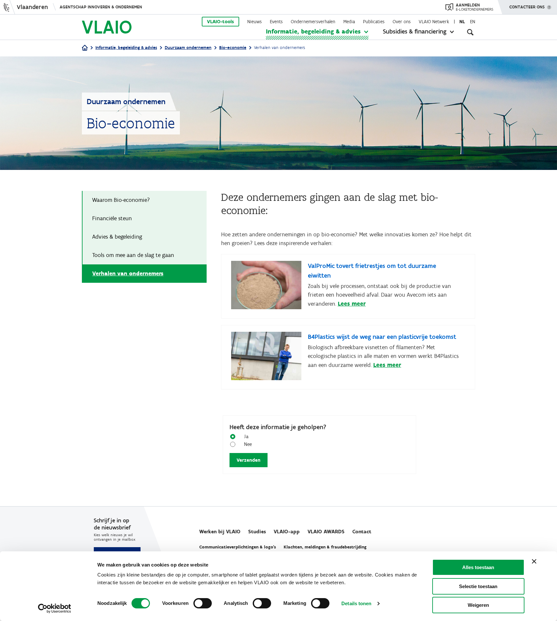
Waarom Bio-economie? (121, 199)
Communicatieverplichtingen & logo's (237, 547)
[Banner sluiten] (534, 561)
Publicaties (374, 22)
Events (276, 22)
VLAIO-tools (220, 22)
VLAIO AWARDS (326, 531)
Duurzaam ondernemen (188, 47)
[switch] (202, 603)
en (472, 22)
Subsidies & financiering (414, 31)
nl (462, 22)
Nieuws (254, 22)
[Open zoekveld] (470, 32)
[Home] (85, 48)
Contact (361, 531)
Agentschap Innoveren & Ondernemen (101, 7)
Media (349, 22)
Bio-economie (232, 47)
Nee (248, 444)
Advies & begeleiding (117, 236)
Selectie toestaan (478, 586)
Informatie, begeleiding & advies (313, 31)
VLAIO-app (287, 531)
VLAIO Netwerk (434, 22)
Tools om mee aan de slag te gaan (133, 255)
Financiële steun (112, 218)
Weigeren (478, 605)
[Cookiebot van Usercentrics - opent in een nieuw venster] (54, 608)
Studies (257, 531)
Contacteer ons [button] (527, 7)
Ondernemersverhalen (313, 22)
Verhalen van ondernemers (127, 273)
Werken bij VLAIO (219, 531)
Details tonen (356, 603)
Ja (246, 436)
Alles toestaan (478, 567)
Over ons (402, 22)
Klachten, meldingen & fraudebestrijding (325, 547)
